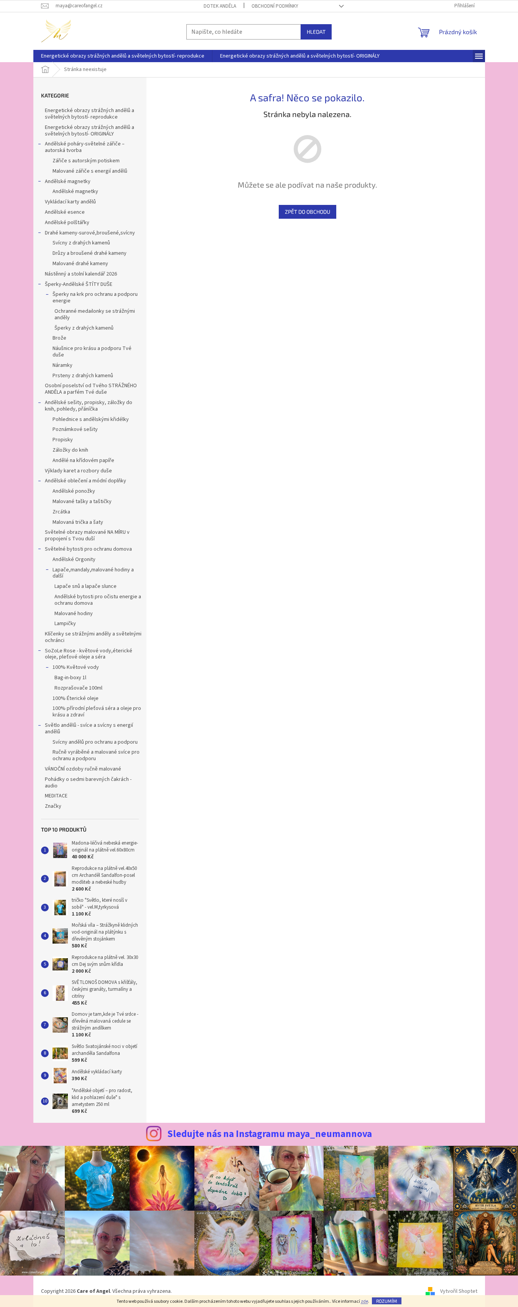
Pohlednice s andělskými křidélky (91, 419)
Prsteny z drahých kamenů (83, 376)
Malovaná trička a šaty (78, 522)
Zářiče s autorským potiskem (86, 161)
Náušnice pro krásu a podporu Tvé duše (92, 352)
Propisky (63, 440)
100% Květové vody (76, 667)
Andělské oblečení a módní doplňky (85, 481)
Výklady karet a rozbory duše (78, 471)
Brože (59, 338)
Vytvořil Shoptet (458, 1291)
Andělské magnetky (67, 181)
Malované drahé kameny (80, 263)
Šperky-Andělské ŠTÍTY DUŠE (78, 284)
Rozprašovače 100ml (78, 688)
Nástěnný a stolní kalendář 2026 (81, 274)
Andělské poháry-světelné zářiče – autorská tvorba (85, 147)
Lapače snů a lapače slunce (85, 586)
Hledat (316, 31)
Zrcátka (61, 512)
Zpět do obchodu (307, 211)
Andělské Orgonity (74, 559)
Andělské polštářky (67, 222)
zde (364, 1301)
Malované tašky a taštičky (82, 501)
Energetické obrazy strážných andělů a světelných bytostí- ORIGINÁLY (89, 131)
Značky (53, 806)
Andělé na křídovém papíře (83, 460)
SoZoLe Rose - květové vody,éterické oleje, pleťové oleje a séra (88, 654)
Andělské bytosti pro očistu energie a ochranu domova (97, 600)
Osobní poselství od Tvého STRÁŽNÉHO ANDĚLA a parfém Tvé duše (91, 389)
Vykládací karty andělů (70, 202)
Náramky (62, 365)
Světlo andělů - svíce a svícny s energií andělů (89, 728)
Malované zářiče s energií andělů (90, 171)
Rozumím (386, 1301)
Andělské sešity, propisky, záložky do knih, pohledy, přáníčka (88, 406)
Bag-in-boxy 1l (70, 678)
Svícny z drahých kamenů (81, 243)
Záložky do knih (70, 450)
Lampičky (65, 623)
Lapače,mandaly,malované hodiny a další (93, 573)
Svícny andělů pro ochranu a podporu (95, 742)
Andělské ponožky (74, 491)
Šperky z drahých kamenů (83, 328)
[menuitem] (122, 56)
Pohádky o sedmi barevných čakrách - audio (88, 783)
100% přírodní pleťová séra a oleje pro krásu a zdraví (97, 712)
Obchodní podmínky (275, 6)
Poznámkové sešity (75, 429)
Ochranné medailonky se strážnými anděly (94, 314)
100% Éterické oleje (76, 698)
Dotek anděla (220, 6)
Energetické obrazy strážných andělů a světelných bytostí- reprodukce (89, 114)
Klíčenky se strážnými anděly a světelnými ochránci (93, 637)
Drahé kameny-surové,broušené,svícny (90, 233)
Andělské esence (65, 212)
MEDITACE (56, 796)
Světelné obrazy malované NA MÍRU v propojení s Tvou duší (87, 535)
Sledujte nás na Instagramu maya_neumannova (269, 1134)
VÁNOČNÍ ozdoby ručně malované (83, 769)
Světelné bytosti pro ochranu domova (88, 549)
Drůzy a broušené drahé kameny (90, 253)
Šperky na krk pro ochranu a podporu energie (95, 297)
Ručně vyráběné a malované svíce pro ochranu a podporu (96, 755)
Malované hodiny (73, 613)
